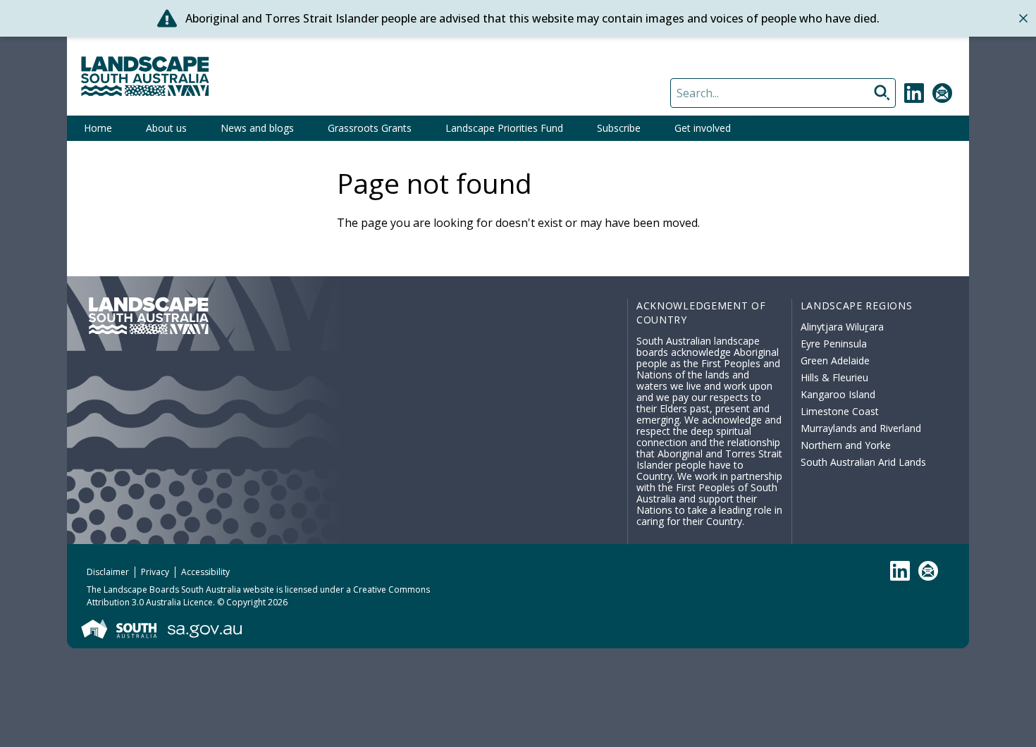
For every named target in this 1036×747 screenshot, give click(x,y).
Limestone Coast (840, 411)
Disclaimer (108, 572)
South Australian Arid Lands (863, 462)
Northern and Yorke (846, 445)
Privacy (155, 572)
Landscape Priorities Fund (504, 128)
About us (166, 128)
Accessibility (205, 572)
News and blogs (257, 128)
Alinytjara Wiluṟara (842, 326)
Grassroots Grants (370, 128)
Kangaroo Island (838, 394)
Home (98, 128)
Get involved (702, 128)
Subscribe (619, 128)
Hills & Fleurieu (834, 377)
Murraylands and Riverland (861, 428)
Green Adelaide (835, 360)
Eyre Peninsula (834, 343)
